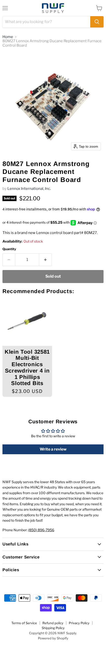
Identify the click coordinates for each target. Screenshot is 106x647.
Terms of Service (24, 623)
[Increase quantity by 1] (45, 259)
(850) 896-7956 (41, 530)
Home (7, 37)
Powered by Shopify (53, 638)
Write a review (53, 449)
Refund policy (52, 623)
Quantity (9, 249)
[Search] (97, 21)
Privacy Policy (79, 623)
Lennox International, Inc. (29, 188)
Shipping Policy (53, 628)
